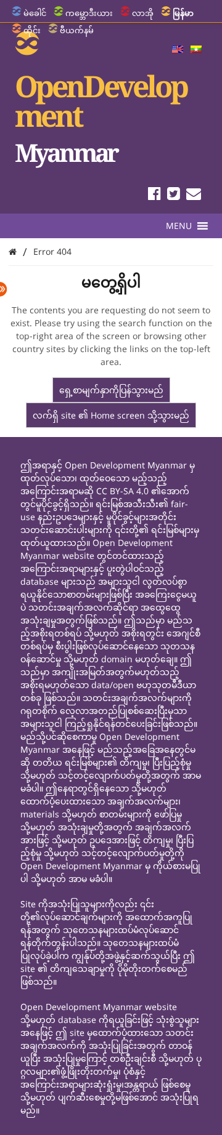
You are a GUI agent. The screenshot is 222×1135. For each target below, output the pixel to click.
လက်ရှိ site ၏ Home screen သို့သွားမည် (111, 415)
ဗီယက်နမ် (77, 30)
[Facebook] (154, 195)
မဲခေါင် (34, 12)
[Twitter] (173, 195)
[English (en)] (177, 49)
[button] (179, 226)
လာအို (143, 12)
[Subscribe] (193, 195)
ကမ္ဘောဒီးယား (89, 12)
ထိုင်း (32, 30)
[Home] (13, 251)
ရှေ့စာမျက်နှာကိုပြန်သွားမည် (111, 390)
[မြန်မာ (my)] (196, 49)
